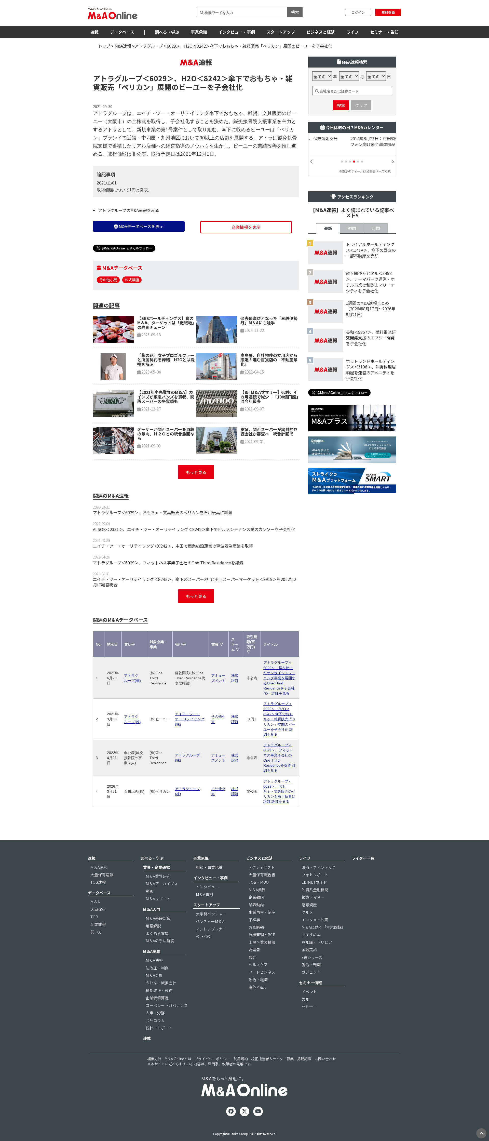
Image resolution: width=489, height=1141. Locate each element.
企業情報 (98, 924)
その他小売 (108, 279)
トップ (104, 46)
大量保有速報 (101, 874)
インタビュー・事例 (236, 32)
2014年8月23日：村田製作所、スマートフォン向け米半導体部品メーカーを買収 (349, 141)
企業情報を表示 (246, 227)
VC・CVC (203, 936)
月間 (376, 228)
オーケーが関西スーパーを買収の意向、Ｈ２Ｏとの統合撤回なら (165, 433)
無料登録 (388, 12)
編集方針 (154, 1058)
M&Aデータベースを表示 (141, 226)
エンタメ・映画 (315, 919)
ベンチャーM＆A (210, 921)
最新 (328, 228)
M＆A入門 (151, 909)
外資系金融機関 (315, 889)
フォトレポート (315, 874)
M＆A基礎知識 (158, 918)
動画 (149, 891)
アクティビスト (262, 867)
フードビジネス (262, 972)
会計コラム (155, 1020)
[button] (342, 162)
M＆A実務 (151, 951)
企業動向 (256, 897)
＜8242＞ (212, 78)
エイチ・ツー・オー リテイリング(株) (190, 719)
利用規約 (241, 1058)
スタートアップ (280, 32)
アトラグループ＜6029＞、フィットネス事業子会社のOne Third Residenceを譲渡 (168, 563)
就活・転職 (311, 964)
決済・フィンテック (319, 867)
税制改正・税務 (159, 990)
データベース (122, 32)
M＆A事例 (204, 894)
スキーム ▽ (235, 644)
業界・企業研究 (156, 867)
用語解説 (153, 925)
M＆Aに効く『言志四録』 (323, 927)
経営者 (254, 949)
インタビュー (207, 886)
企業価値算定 (157, 997)
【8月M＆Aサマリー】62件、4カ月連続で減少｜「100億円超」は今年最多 (269, 396)
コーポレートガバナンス (167, 1005)
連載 (147, 1038)
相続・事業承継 (209, 867)
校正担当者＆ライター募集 (272, 1058)
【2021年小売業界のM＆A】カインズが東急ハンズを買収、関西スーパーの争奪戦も (165, 396)
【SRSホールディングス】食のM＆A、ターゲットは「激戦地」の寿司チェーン (165, 322)
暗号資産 (309, 904)
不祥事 (254, 919)
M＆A (95, 901)
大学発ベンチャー (211, 914)
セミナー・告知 (384, 32)
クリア (361, 105)
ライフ (352, 32)
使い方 (96, 931)
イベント (309, 991)
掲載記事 (304, 1058)
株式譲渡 (132, 279)
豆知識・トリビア (317, 942)
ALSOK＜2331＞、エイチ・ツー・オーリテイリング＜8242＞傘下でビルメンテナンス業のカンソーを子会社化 (194, 529)
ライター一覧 (363, 858)
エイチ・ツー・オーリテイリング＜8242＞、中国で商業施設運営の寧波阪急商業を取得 (173, 546)
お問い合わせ (325, 1058)
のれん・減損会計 (161, 982)
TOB (94, 916)
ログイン (358, 12)
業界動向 (256, 904)
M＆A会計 (154, 975)
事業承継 (199, 32)
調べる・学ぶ (167, 32)
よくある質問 (157, 933)
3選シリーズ (312, 957)
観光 (252, 957)
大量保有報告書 (262, 874)
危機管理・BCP (262, 934)
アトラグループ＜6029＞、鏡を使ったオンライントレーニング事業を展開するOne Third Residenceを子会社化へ (279, 677)
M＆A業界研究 (158, 876)
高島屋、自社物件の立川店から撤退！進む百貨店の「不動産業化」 (268, 359)
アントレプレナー (211, 929)
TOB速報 (98, 882)
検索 (295, 12)
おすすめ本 (311, 934)
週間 (352, 228)
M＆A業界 (257, 889)
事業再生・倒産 (262, 912)
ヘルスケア (258, 964)
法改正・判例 (157, 968)
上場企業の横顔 (262, 942)
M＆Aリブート (158, 898)
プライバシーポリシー (212, 1058)
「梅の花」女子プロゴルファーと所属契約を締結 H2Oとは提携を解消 (166, 359)
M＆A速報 (98, 867)
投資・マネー (313, 897)
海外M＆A (257, 987)
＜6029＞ (158, 78)
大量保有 (98, 909)
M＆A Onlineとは (178, 1058)
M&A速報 (123, 46)
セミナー (309, 1006)
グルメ (307, 912)
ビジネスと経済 (320, 32)
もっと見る (196, 472)
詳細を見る (280, 693)
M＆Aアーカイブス (162, 883)
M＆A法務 (154, 960)
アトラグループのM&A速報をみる (128, 210)
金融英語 (309, 949)
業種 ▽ (217, 644)
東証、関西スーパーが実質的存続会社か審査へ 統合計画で (268, 431)
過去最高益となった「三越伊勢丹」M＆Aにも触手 (268, 320)
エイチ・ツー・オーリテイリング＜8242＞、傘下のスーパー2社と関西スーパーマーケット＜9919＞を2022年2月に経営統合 (194, 582)
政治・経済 (258, 979)
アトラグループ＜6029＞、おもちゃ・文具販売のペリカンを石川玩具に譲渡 (162, 512)
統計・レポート (159, 1027)
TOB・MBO (259, 882)
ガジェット (311, 972)
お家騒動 (256, 927)
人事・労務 (155, 1012)
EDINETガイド (314, 882)
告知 (305, 999)
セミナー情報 (310, 982)
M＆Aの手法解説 (160, 940)
